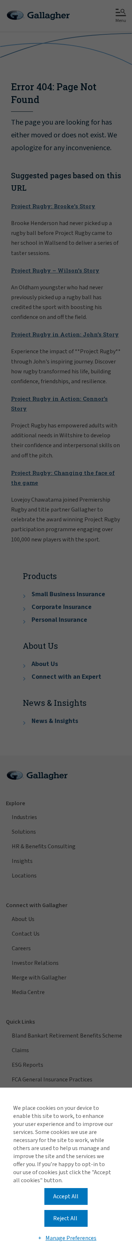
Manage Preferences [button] (70, 1238)
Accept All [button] (65, 1196)
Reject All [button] (65, 1218)
